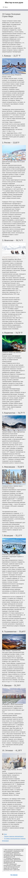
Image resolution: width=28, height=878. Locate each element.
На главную (14, 875)
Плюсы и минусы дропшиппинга (13, 836)
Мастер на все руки (14, 2)
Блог (5, 834)
